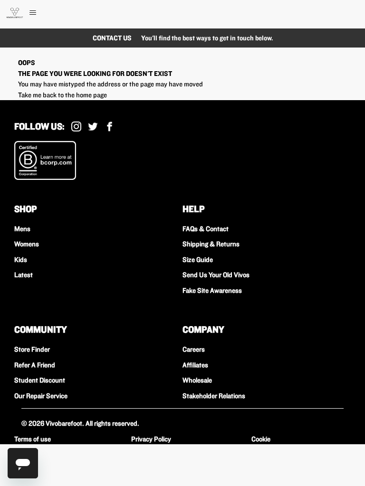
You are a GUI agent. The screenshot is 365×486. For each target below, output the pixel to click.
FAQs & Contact (205, 228)
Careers (193, 349)
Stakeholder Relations (213, 396)
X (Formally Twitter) (93, 126)
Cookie (260, 439)
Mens (22, 228)
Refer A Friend (34, 365)
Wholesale (197, 380)
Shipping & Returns (211, 244)
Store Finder (32, 349)
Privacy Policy (151, 439)
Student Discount (39, 380)
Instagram (76, 126)
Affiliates (195, 365)
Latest (23, 275)
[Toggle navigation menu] (42, 13)
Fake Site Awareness (212, 290)
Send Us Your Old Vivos (216, 275)
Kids (20, 259)
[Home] (15, 13)
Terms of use (32, 439)
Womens (26, 244)
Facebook (110, 126)
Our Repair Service (40, 396)
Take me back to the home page (62, 95)
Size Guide (197, 259)
